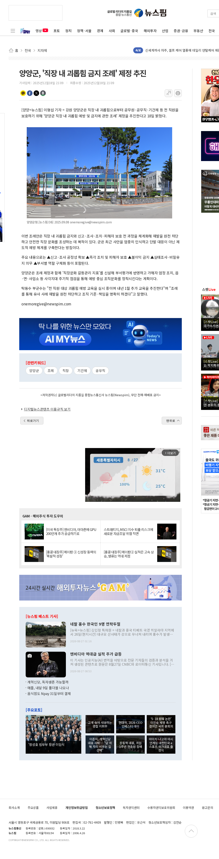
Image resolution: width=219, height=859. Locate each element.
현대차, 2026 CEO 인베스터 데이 (130, 724)
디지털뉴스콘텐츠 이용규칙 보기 (47, 409)
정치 (68, 30)
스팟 (209, 289)
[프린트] (178, 93)
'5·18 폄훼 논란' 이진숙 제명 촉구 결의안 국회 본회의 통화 (161, 724)
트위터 (36, 93)
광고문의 (207, 807)
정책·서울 (84, 30)
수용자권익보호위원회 (161, 807)
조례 (50, 370)
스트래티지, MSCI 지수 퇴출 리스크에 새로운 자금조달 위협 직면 (128, 531)
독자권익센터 (131, 807)
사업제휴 (52, 807)
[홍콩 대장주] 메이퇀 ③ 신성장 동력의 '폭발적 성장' (71, 554)
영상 (39, 30)
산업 (165, 30)
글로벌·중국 (129, 30)
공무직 (100, 370)
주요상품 (33, 807)
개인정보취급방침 (76, 807)
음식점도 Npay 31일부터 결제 (49, 693)
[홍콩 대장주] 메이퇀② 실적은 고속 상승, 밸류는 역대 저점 (129, 554)
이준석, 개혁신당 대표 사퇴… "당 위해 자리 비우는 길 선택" (100, 744)
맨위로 (170, 420)
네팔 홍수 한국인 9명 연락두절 (95, 624)
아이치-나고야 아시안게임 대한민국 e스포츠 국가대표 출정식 (161, 744)
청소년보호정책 (105, 807)
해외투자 (150, 30)
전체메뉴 (13, 31)
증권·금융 (181, 30)
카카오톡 (23, 93)
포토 (56, 30)
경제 (100, 30)
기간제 (82, 370)
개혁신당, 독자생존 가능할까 (47, 682)
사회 (112, 30)
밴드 (43, 93)
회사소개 (14, 807)
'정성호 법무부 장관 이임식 (46, 744)
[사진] (46, 633)
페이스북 (30, 93)
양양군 (34, 370)
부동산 (198, 30)
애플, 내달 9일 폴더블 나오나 (48, 687)
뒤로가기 (33, 420)
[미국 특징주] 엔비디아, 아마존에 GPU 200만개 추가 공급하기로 (71, 531)
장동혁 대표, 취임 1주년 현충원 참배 (130, 745)
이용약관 (188, 807)
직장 (65, 370)
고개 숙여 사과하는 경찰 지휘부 (100, 724)
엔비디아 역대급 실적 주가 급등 (96, 654)
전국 (212, 30)
